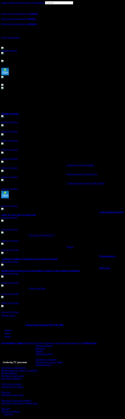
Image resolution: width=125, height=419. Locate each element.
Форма (29, 325)
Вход (17, 37)
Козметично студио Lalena (80, 165)
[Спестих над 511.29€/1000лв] (9, 197)
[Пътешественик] (4, 297)
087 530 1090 (56, 325)
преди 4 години (9, 140)
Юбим (70, 247)
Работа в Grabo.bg (10, 411)
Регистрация (7, 37)
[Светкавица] (4, 209)
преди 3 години (9, 131)
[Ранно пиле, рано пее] (4, 306)
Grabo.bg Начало (44, 345)
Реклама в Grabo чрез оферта (16, 400)
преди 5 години (9, 149)
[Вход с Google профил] (62, 34)
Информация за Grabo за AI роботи (19, 370)
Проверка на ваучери (12, 395)
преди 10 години (10, 240)
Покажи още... (8, 315)
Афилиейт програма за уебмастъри (19, 403)
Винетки (5, 392)
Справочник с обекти (12, 386)
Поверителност (44, 365)
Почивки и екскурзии (12, 376)
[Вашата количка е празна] (1, 5)
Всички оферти (9, 373)
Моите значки (9, 50)
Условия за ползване (46, 359)
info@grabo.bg (41, 325)
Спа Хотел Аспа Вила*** (42, 235)
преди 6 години (9, 158)
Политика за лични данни (49, 362)
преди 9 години (9, 217)
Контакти (40, 348)
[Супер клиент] (4, 162)
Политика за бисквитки (13, 367)
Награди (5, 408)
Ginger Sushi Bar (37, 288)
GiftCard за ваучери (11, 384)
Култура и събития (11, 378)
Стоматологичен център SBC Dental (85, 183)
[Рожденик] (4, 116)
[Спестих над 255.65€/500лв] (4, 221)
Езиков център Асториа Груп (82, 174)
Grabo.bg (8, 414)
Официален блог (44, 354)
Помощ (39, 351)
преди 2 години (9, 122)
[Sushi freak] (4, 277)
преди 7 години (9, 167)
